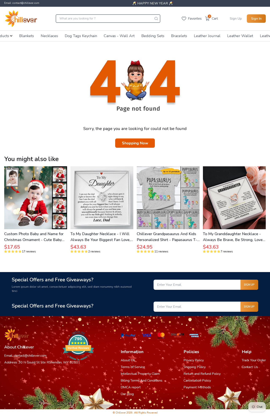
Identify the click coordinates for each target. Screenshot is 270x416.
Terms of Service (133, 367)
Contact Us (250, 367)
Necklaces (49, 35)
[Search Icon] (156, 18)
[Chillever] (21, 18)
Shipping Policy (195, 367)
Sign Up (236, 18)
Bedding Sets (152, 35)
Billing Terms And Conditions (141, 380)
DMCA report (131, 387)
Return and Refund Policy (202, 373)
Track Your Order (254, 360)
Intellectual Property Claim (140, 373)
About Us (128, 360)
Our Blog (127, 394)
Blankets (26, 35)
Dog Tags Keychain (81, 35)
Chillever (121, 412)
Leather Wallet (240, 35)
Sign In (256, 18)
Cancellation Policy (197, 380)
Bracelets (179, 35)
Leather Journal (207, 35)
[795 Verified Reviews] (78, 362)
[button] (12, 251)
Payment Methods (197, 387)
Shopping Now (135, 143)
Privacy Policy (194, 360)
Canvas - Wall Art (119, 35)
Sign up (249, 285)
